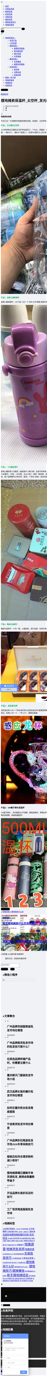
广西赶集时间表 (21, 1262)
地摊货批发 (9, 38)
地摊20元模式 (19, 1241)
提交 (12, 969)
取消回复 (4, 969)
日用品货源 (9, 9)
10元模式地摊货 (9, 1229)
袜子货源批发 (24, 1281)
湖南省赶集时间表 (20, 1278)
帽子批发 (14, 1262)
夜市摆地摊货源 (19, 1254)
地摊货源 (29, 1249)
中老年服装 (24, 1229)
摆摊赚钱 (18, 1270)
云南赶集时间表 (12, 1231)
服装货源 (8, 12)
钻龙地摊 (30, 1280)
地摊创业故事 (28, 1241)
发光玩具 (16, 1238)
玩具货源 (8, 14)
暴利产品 (11, 1278)
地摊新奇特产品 (12, 1245)
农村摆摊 (10, 1238)
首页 (7, 6)
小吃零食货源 (16, 1258)
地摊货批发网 (15, 1249)
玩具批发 (29, 1278)
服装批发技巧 (10, 22)
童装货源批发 (14, 1281)
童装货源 (8, 19)
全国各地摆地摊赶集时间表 (16, 1234)
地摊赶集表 (9, 25)
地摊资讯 (4, 94)
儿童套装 (25, 1231)
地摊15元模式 (11, 1241)
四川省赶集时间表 (25, 1238)
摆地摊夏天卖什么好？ (21, 1267)
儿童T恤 (20, 1231)
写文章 (5, 90)
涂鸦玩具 (8, 17)
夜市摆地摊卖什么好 (8, 1254)
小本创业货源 (27, 1258)
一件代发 (18, 1229)
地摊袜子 (20, 1245)
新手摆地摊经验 (17, 1275)
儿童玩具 (31, 1231)
